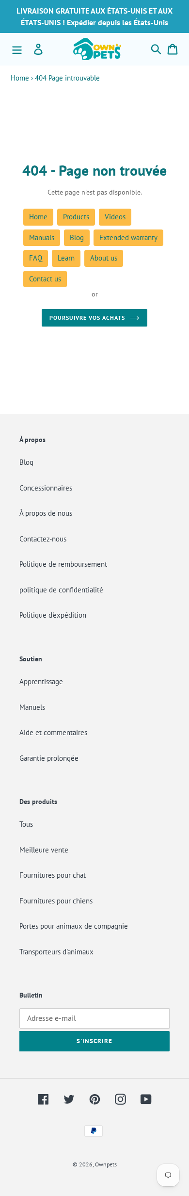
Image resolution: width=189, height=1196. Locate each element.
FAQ (35, 257)
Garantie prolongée (49, 758)
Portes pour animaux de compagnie (73, 926)
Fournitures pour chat (52, 875)
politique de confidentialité (61, 589)
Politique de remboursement (63, 564)
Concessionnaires (45, 487)
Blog (77, 237)
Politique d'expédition (52, 615)
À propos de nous (45, 513)
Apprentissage (41, 681)
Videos (115, 216)
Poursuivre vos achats (87, 317)
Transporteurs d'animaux (56, 951)
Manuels (32, 707)
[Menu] (17, 49)
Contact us (45, 278)
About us (103, 257)
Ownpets (106, 1164)
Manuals (41, 237)
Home (20, 77)
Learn (66, 257)
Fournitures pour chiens (56, 900)
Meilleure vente (43, 849)
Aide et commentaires (53, 732)
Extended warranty (128, 237)
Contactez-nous (42, 538)
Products (76, 216)
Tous (26, 824)
